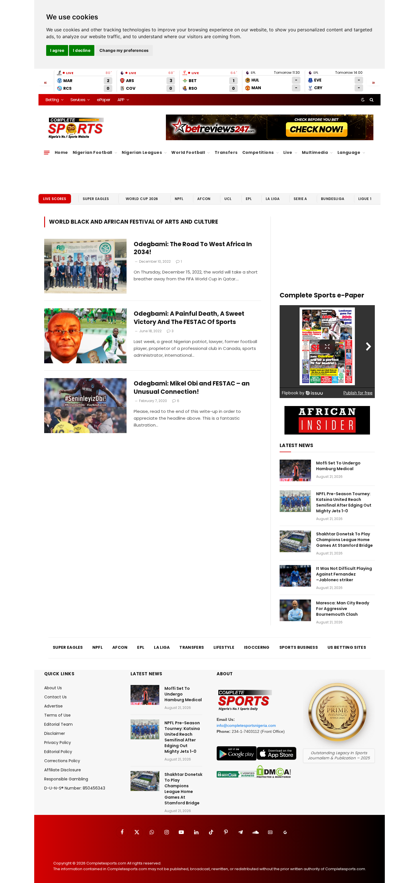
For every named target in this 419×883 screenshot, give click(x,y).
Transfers (226, 152)
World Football (188, 152)
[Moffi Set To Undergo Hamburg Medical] (295, 470)
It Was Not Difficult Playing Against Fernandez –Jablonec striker (344, 574)
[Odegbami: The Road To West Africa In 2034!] (85, 266)
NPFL (179, 198)
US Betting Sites (347, 647)
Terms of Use (57, 715)
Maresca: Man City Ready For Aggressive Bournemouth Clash (342, 608)
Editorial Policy (58, 751)
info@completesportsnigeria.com (246, 725)
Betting (52, 100)
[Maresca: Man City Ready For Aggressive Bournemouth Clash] (295, 610)
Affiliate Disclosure (62, 770)
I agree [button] (57, 50)
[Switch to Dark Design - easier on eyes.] (363, 100)
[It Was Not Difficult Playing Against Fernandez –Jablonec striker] (295, 576)
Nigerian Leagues (142, 152)
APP (120, 100)
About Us (53, 688)
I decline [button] (81, 50)
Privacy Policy (57, 742)
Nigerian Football (92, 152)
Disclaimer (54, 733)
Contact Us (55, 697)
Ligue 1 (364, 198)
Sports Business (298, 647)
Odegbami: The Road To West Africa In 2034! (193, 248)
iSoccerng (257, 647)
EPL (249, 198)
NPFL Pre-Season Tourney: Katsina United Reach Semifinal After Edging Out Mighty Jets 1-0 (343, 502)
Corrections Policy (62, 761)
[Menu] (47, 153)
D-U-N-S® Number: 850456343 (74, 788)
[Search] (371, 99)
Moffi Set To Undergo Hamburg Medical (338, 466)
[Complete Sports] (76, 128)
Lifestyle (223, 647)
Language (348, 152)
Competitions (258, 152)
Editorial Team (58, 724)
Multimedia (315, 152)
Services (77, 100)
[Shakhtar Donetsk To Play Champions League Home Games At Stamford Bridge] (295, 541)
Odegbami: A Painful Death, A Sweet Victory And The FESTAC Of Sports (189, 318)
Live (287, 152)
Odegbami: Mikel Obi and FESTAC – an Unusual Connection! (192, 388)
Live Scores (54, 198)
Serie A (300, 198)
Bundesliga (332, 198)
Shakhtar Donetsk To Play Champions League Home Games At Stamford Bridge (344, 539)
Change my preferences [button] (124, 50)
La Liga (273, 198)
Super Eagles (96, 198)
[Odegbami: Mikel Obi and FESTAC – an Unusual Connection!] (85, 405)
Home (61, 152)
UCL (227, 198)
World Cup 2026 (142, 198)
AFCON (203, 198)
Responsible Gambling (66, 779)
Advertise (53, 706)
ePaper (103, 100)
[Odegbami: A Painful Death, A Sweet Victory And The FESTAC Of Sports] (85, 335)
